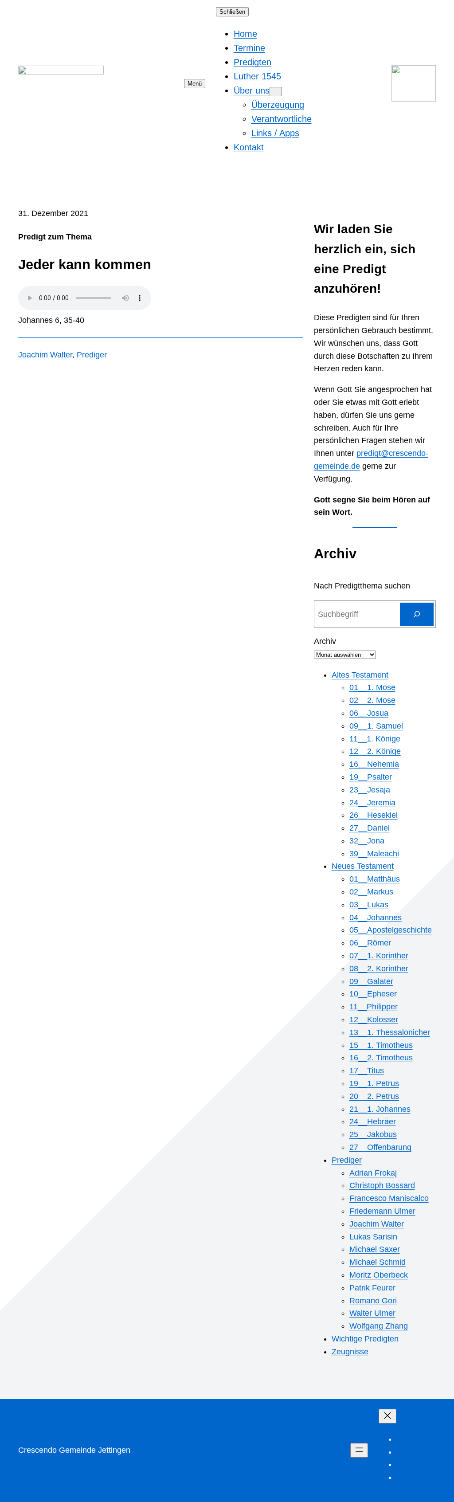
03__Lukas (368, 904)
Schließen (232, 11)
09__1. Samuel (376, 726)
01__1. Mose (372, 687)
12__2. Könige (375, 751)
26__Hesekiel (373, 815)
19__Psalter (370, 777)
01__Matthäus (374, 879)
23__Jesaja (369, 789)
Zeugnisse (350, 1351)
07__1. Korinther (378, 955)
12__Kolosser (373, 1019)
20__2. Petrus (374, 1096)
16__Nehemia (374, 764)
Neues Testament (363, 866)
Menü (195, 83)
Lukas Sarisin (373, 1236)
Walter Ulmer (372, 1313)
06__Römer (370, 942)
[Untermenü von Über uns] (276, 91)
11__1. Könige (374, 738)
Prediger (92, 354)
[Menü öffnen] (359, 1450)
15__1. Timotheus (381, 1045)
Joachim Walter (45, 354)
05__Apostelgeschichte (390, 930)
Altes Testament (360, 675)
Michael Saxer (374, 1249)
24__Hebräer (372, 1121)
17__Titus (366, 1070)
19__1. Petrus (374, 1083)
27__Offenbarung (380, 1147)
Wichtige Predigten (365, 1338)
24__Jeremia (372, 802)
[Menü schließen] (387, 1416)
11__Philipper (373, 1006)
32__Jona (366, 840)
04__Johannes (375, 917)
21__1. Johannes (380, 1109)
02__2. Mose (372, 700)
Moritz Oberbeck (378, 1275)
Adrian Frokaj (373, 1173)
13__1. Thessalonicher (389, 1032)
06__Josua (368, 713)
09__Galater (371, 981)
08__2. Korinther (378, 968)
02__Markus (371, 891)
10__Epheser (373, 993)
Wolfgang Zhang (378, 1326)
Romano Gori (373, 1300)
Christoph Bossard (382, 1185)
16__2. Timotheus (381, 1057)
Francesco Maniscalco (389, 1198)
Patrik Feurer (372, 1287)
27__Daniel (369, 828)
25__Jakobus (373, 1134)
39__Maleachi (374, 853)
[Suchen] (417, 614)
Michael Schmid (377, 1262)
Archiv (325, 641)
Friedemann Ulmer (382, 1211)
